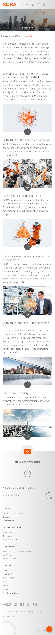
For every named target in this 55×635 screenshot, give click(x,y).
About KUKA (7, 574)
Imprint (30, 612)
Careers (5, 570)
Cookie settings (8, 616)
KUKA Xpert (7, 555)
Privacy (39, 612)
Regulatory (7, 586)
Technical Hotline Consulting (13, 513)
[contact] (27, 4)
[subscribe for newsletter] (49, 495)
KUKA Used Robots (10, 540)
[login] (38, 4)
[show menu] (49, 4)
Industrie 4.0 (29, 36)
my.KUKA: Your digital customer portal (17, 551)
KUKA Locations (9, 578)
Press (5, 582)
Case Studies (7, 536)
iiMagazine (7, 589)
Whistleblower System (11, 593)
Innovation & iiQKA (10, 36)
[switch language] (33, 4)
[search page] (22, 4)
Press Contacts (8, 521)
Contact (6, 517)
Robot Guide (7, 532)
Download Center (9, 559)
